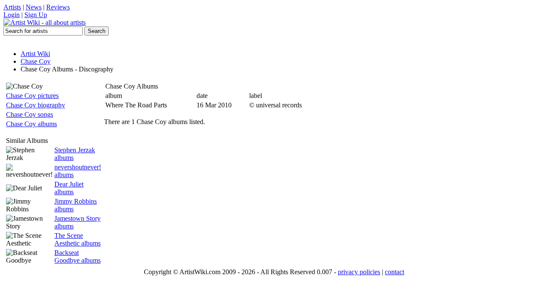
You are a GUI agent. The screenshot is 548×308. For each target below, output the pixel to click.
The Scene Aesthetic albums (77, 239)
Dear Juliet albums (68, 188)
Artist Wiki (35, 53)
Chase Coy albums (31, 123)
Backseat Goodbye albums (77, 256)
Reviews (58, 7)
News (34, 7)
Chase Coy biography (35, 105)
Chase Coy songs (29, 114)
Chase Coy (36, 61)
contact (394, 271)
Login (11, 14)
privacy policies (359, 271)
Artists (12, 7)
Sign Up (35, 14)
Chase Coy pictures (32, 95)
